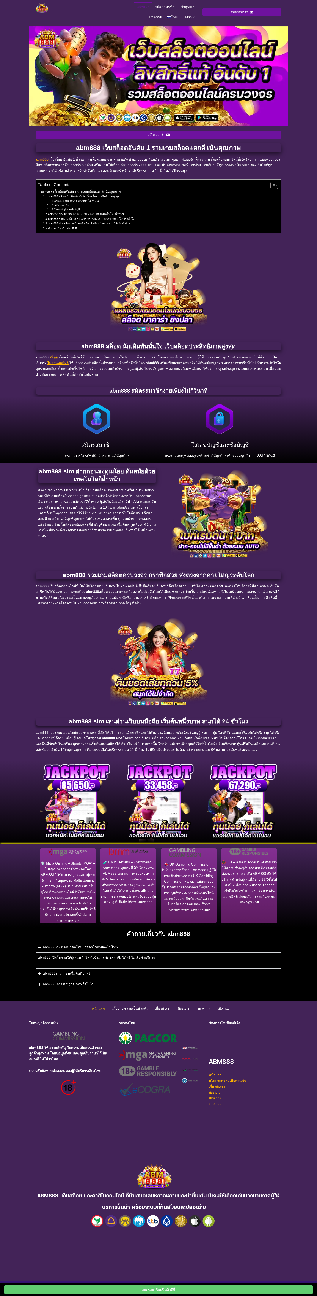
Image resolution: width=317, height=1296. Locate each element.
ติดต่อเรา (184, 1008)
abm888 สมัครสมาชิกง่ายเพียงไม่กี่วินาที (76, 200)
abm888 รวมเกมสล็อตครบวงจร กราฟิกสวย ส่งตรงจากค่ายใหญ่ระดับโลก (92, 218)
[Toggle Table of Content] (272, 185)
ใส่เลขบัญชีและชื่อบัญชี (67, 209)
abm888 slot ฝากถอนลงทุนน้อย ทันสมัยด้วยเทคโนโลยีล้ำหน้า (86, 214)
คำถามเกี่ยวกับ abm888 (62, 228)
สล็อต (53, 357)
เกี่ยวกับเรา (163, 1008)
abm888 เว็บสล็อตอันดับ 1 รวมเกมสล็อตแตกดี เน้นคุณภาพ (81, 191)
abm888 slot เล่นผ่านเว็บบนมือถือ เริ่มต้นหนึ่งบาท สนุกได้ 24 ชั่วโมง (89, 223)
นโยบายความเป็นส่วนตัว (129, 1008)
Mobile (190, 17)
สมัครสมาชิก (164, 7)
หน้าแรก (143, 7)
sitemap (223, 1008)
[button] (174, 17)
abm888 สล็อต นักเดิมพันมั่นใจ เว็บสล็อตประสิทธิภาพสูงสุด (83, 196)
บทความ (155, 17)
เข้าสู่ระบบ (187, 7)
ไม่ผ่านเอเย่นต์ (58, 363)
